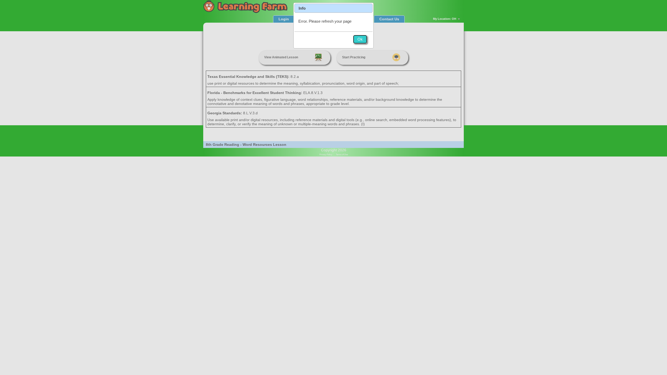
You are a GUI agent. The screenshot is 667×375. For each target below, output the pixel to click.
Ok (360, 39)
